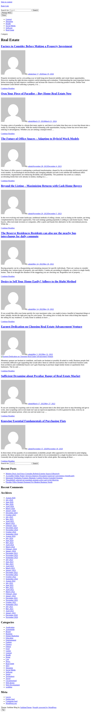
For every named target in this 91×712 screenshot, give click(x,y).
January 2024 (11, 551)
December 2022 (12, 572)
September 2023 (12, 558)
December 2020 (12, 615)
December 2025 (12, 513)
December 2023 (12, 553)
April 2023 (10, 566)
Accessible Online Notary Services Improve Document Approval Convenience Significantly (40, 476)
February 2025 (11, 526)
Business (9, 634)
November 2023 (12, 555)
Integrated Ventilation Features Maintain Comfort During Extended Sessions (34, 478)
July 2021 (9, 607)
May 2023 (9, 564)
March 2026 (10, 508)
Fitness (8, 647)
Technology (10, 676)
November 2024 (12, 530)
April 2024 (10, 545)
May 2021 (9, 609)
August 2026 (10, 498)
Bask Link (5, 6)
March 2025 (10, 523)
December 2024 (12, 528)
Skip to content (6, 2)
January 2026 (11, 511)
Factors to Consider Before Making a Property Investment (36, 46)
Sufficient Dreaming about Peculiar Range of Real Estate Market (40, 376)
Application (10, 627)
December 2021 (12, 598)
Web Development (13, 685)
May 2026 (9, 504)
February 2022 (11, 594)
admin (30, 74)
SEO (7, 666)
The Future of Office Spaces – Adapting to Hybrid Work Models (40, 138)
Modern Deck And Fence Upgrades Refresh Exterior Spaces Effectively (33, 474)
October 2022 (11, 577)
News (8, 661)
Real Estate (10, 30)
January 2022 (11, 596)
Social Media (11, 26)
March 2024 (10, 547)
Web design (10, 683)
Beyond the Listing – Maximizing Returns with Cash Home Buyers (41, 185)
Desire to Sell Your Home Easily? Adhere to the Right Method (38, 281)
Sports (8, 674)
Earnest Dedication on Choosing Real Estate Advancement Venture (41, 326)
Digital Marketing (12, 636)
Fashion (9, 642)
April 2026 (10, 506)
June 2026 (9, 502)
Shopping (9, 21)
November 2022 (12, 575)
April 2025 (10, 521)
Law (7, 659)
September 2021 (12, 604)
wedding (9, 687)
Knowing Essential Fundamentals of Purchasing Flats (33, 421)
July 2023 (9, 560)
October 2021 (11, 602)
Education (9, 638)
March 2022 (10, 592)
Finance (9, 644)
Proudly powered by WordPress (44, 707)
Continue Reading (8, 88)
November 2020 (12, 617)
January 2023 (11, 570)
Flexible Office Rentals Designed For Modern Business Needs (29, 482)
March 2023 (10, 568)
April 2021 (10, 611)
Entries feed (10, 699)
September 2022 (12, 579)
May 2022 (9, 587)
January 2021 (11, 613)
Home (8, 657)
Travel (8, 679)
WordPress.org (11, 703)
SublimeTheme (26, 707)
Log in (8, 697)
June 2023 (9, 562)
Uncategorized (11, 681)
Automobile (10, 629)
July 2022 (9, 583)
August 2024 (10, 536)
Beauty (8, 632)
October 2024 (11, 532)
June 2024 (9, 540)
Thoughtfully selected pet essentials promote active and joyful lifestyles (32, 480)
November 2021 (12, 600)
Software (9, 28)
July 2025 (9, 517)
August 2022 (10, 581)
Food (8, 649)
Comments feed (11, 701)
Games (8, 651)
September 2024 (12, 534)
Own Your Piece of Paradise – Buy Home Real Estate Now (36, 93)
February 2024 (11, 549)
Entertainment (11, 640)
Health (8, 24)
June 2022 (9, 585)
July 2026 (9, 500)
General (9, 19)
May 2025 (9, 519)
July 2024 (9, 538)
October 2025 (11, 515)
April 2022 (10, 590)
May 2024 (9, 543)
